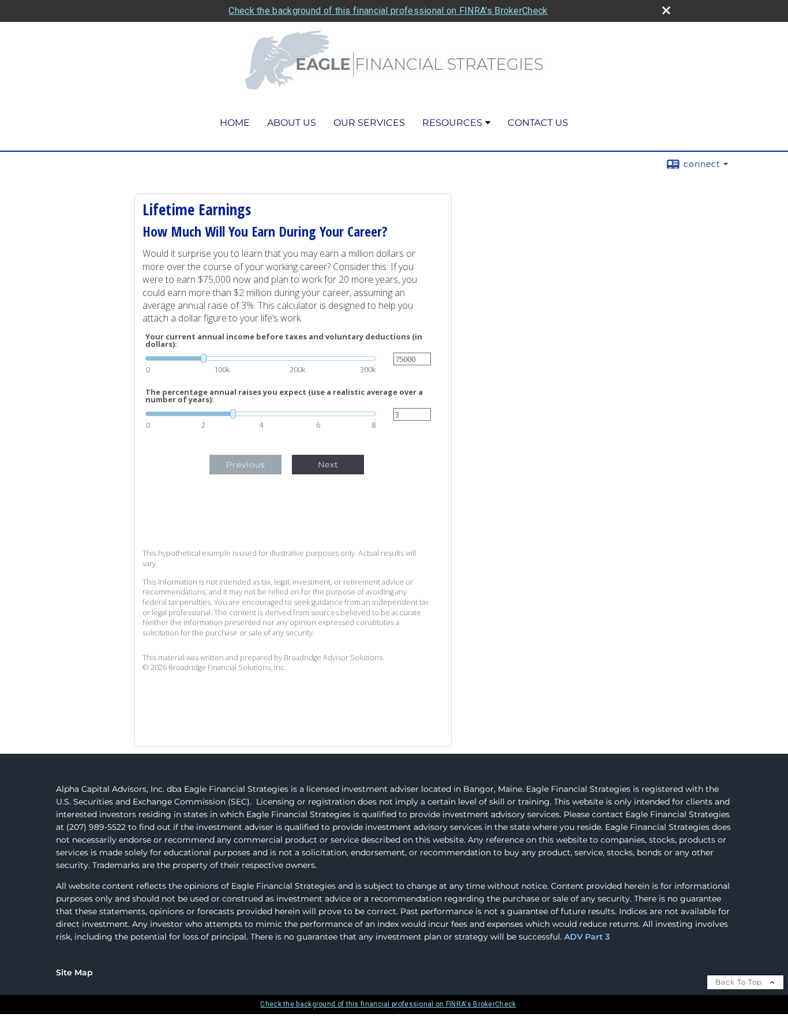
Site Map (74, 972)
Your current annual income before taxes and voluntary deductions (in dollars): (283, 340)
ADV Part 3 (587, 937)
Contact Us (538, 122)
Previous (245, 464)
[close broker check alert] (666, 10)
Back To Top (739, 982)
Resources (452, 122)
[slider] (260, 358)
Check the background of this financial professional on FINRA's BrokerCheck (387, 10)
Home (235, 122)
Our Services (369, 122)
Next (328, 464)
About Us (291, 122)
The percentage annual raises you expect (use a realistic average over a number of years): (284, 395)
